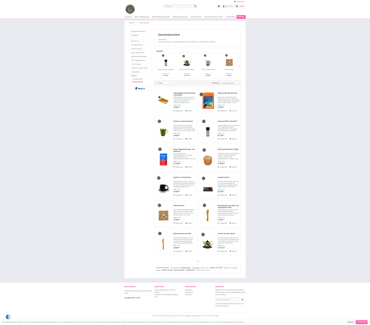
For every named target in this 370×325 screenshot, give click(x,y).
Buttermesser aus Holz (182, 234)
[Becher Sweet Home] (208, 61)
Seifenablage (196, 268)
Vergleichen (179, 111)
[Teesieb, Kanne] (207, 185)
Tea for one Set (175, 268)
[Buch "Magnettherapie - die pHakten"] (163, 157)
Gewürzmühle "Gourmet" (166, 69)
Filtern (160, 83)
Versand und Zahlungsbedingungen (166, 294)
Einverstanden (361, 322)
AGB (156, 297)
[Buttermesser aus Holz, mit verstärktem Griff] (207, 213)
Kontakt (157, 292)
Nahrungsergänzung (138, 60)
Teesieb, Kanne (223, 177)
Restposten (134, 35)
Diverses (134, 76)
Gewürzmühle (216, 267)
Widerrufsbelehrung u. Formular (165, 290)
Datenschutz (189, 292)
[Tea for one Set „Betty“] (187, 61)
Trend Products (136, 64)
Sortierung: (215, 83)
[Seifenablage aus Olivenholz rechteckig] (163, 101)
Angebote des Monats (138, 31)
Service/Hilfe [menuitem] (239, 2)
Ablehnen (350, 322)
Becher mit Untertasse (182, 177)
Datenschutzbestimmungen (233, 303)
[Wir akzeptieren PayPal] (140, 88)
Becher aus (228, 268)
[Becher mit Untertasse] (163, 185)
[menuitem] (180, 6)
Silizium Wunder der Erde (227, 93)
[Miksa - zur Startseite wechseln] (130, 9)
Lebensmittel (135, 72)
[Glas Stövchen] (229, 61)
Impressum (188, 294)
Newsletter (188, 290)
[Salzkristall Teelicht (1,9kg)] (207, 157)
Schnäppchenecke (137, 45)
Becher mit (204, 268)
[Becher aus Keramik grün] (163, 129)
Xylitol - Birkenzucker (138, 53)
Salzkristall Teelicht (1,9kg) (228, 149)
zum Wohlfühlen (137, 79)
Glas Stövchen (229, 69)
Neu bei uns (135, 41)
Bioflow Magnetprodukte (139, 56)
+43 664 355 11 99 (132, 298)
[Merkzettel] (219, 6)
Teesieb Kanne (201, 270)
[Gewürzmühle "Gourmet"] (165, 61)
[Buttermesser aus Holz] (163, 241)
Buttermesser (163, 267)
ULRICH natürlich (136, 49)
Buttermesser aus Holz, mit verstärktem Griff (228, 206)
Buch (208, 270)
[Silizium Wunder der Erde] (207, 101)
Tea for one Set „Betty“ (187, 69)
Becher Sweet (167, 270)
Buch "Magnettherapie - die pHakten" (184, 150)
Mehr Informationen (238, 322)
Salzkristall (190, 270)
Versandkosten (181, 316)
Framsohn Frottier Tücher (139, 68)
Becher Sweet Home (208, 69)
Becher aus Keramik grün (183, 121)
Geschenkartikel (137, 82)
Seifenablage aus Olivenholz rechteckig (184, 94)
